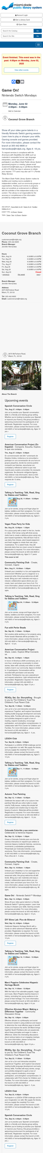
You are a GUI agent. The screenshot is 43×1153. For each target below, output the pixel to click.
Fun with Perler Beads (15, 627)
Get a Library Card (22, 20)
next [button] (38, 274)
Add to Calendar (14, 111)
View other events (22, 70)
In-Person (14, 212)
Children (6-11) (6, 209)
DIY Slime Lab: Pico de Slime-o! (20, 919)
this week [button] (21, 274)
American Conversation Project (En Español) (22, 447)
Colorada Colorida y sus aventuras (22, 831)
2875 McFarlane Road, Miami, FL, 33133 (17, 354)
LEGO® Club (11, 738)
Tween (8, 215)
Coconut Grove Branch (21, 119)
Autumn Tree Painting (15, 794)
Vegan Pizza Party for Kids (17, 523)
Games (20, 212)
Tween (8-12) (27, 207)
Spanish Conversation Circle (18, 405)
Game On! (23, 895)
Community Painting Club (21, 563)
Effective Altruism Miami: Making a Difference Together (21, 1011)
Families (34, 207)
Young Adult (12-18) (17, 207)
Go (37, 31)
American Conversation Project (21, 652)
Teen (12, 215)
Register (10, 436)
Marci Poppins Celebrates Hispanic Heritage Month (21, 983)
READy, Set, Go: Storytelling (23, 700)
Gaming (24, 215)
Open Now (22, 24)
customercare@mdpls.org (11, 239)
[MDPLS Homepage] (21, 6)
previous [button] (5, 274)
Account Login (22, 15)
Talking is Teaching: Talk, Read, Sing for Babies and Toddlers (22, 493)
